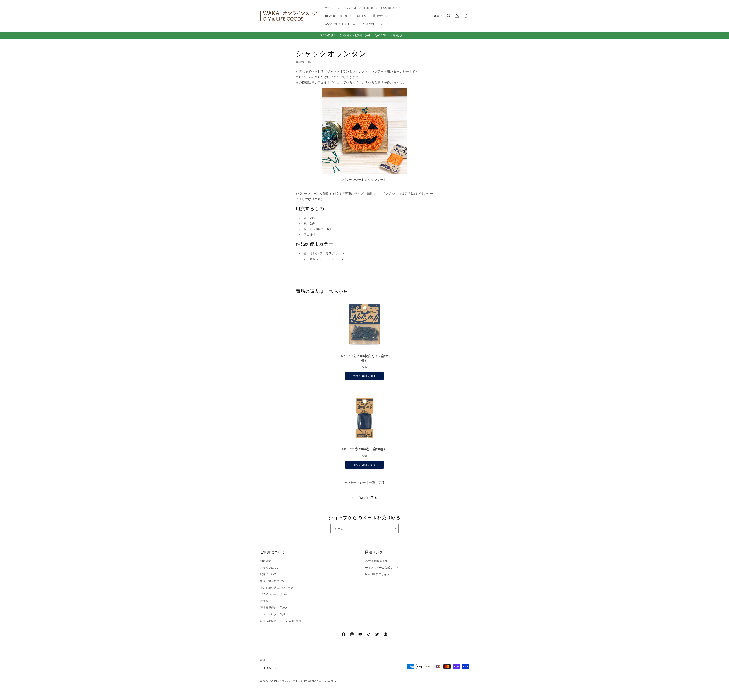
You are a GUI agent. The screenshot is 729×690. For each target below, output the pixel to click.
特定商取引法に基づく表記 (276, 587)
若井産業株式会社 (376, 560)
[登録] (394, 528)
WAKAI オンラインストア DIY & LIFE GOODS (293, 681)
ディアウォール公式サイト (381, 567)
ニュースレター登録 (272, 614)
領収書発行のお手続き (274, 607)
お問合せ (265, 600)
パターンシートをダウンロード (364, 179)
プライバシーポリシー (274, 594)
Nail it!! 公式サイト (377, 574)
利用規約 (265, 560)
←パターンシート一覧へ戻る (364, 482)
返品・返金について (272, 581)
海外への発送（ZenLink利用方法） (282, 621)
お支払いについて (271, 567)
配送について (268, 574)
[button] (348, 8)
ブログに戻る (367, 498)
